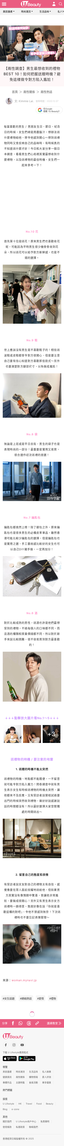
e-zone (15, 1109)
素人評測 (46, 1077)
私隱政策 (20, 1127)
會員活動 (33, 1082)
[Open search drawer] (61, 4)
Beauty (49, 1103)
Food (39, 1103)
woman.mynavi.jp (24, 980)
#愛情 (40, 998)
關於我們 (7, 1121)
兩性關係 (29, 92)
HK (20, 1103)
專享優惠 (46, 1082)
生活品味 (44, 11)
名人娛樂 (46, 1071)
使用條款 (7, 1127)
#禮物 (52, 998)
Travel (29, 1103)
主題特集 (20, 1082)
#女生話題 (9, 998)
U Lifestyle (8, 1103)
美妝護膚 (7, 11)
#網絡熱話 (26, 998)
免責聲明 (44, 1121)
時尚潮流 (26, 11)
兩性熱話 (46, 92)
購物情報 (33, 1077)
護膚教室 (52, 1023)
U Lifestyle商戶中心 (26, 1121)
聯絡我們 (33, 1127)
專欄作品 (7, 1082)
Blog (5, 1109)
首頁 (15, 92)
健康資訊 (7, 1077)
